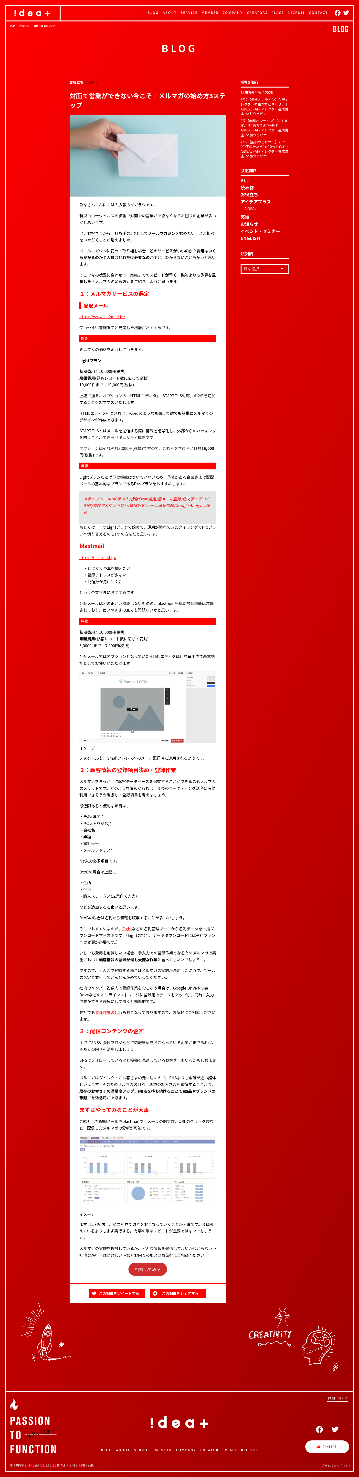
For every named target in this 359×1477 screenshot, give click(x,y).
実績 (245, 217)
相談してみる (148, 1269)
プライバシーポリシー (336, 1465)
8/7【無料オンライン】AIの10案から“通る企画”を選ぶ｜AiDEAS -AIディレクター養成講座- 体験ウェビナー (264, 127)
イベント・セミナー (260, 231)
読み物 (247, 187)
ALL (245, 180)
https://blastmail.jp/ (97, 557)
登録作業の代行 (108, 1012)
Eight (127, 929)
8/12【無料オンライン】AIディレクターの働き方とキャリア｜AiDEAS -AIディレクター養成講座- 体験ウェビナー (264, 106)
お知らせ (249, 224)
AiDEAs (250, 208)
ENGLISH (250, 238)
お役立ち (249, 194)
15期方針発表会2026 (257, 92)
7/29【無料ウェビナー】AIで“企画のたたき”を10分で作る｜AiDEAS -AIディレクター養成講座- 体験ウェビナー (265, 149)
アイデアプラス (256, 201)
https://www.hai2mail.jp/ (102, 316)
